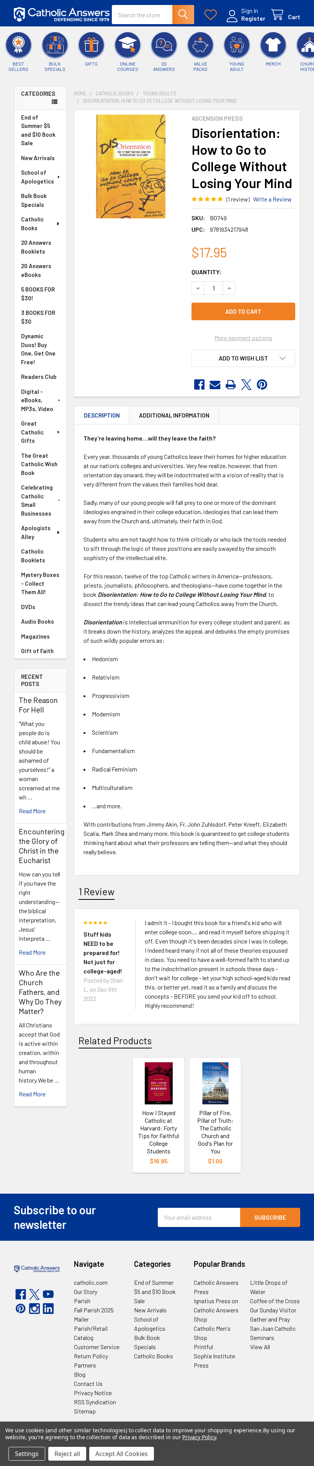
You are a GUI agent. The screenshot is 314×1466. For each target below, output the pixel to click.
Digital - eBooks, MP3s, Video (37, 400)
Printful (203, 1346)
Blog (79, 1374)
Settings (27, 1454)
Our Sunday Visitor (273, 1310)
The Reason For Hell (38, 704)
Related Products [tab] (115, 1040)
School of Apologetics (37, 177)
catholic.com (91, 1282)
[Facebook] (199, 384)
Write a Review (272, 199)
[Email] (215, 384)
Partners (85, 1365)
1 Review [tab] (96, 891)
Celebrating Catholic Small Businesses (37, 500)
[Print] (231, 384)
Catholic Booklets (33, 555)
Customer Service (96, 1346)
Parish (82, 1300)
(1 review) (238, 199)
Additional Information (174, 415)
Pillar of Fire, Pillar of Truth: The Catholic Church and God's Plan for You (215, 1132)
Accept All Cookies (121, 1454)
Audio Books (37, 621)
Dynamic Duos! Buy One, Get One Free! (38, 349)
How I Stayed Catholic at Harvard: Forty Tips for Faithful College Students (158, 1132)
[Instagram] (34, 1308)
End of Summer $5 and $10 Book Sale (38, 130)
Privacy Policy (199, 1437)
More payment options (243, 337)
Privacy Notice (93, 1392)
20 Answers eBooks (36, 270)
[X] (246, 384)
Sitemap (85, 1411)
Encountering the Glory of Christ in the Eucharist (42, 846)
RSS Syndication (95, 1401)
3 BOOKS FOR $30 (38, 317)
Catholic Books (32, 223)
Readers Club (38, 376)
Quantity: (206, 271)
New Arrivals (38, 157)
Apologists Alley (36, 532)
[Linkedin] (48, 1308)
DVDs (28, 606)
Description (102, 415)
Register (253, 18)
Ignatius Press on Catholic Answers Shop (216, 1310)
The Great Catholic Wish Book (39, 464)
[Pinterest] (262, 384)
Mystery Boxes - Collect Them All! (40, 583)
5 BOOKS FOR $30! (38, 293)
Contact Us (88, 1383)
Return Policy (91, 1356)
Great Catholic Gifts (32, 432)
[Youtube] (48, 1294)
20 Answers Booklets (36, 247)
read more (32, 810)
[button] (243, 358)
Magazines (35, 636)
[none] (131, 166)
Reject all (67, 1454)
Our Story (85, 1291)
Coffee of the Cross (275, 1300)
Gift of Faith (37, 650)
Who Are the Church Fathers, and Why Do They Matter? (40, 992)
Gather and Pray (270, 1319)
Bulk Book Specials (34, 200)
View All (260, 1346)
